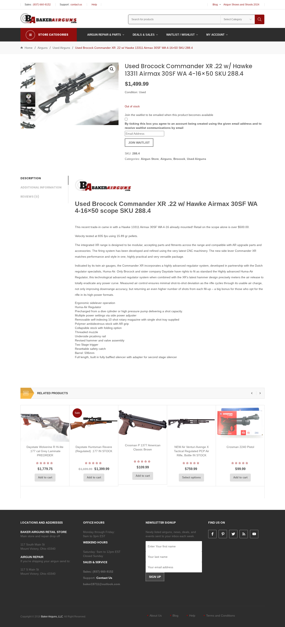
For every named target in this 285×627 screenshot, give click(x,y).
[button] (112, 69)
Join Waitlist (139, 142)
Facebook (212, 534)
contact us (76, 4)
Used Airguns (61, 47)
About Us (156, 615)
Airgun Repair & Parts (104, 34)
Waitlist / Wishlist (180, 34)
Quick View (56, 437)
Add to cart (45, 477)
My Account (215, 34)
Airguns (43, 47)
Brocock (179, 159)
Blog (215, 4)
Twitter (233, 534)
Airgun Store (150, 159)
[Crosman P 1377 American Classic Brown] (142, 422)
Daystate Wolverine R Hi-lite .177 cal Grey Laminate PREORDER (44, 451)
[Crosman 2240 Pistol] (240, 423)
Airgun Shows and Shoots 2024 (241, 4)
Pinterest (223, 534)
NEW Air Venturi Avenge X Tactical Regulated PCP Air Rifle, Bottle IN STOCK (191, 451)
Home (29, 47)
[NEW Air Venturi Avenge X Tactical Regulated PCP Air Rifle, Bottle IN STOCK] (191, 423)
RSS (244, 534)
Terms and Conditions (220, 615)
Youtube (254, 534)
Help (94, 4)
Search (259, 19)
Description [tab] (30, 178)
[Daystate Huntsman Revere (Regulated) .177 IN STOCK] (93, 423)
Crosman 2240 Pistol (240, 447)
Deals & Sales (144, 34)
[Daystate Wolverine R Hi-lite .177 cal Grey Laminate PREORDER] (45, 423)
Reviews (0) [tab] (29, 196)
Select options (191, 477)
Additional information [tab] (41, 187)
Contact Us (104, 577)
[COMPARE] (46, 437)
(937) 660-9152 (42, 4)
